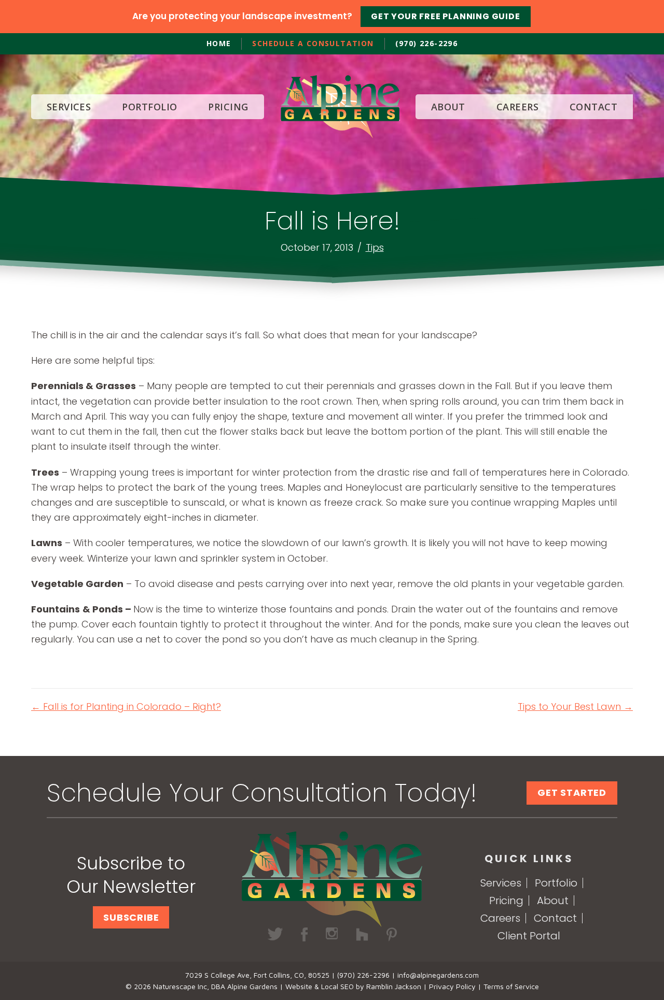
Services (500, 883)
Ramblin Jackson (393, 986)
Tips (375, 247)
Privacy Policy (452, 986)
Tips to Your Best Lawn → (575, 706)
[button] (131, 917)
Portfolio (556, 883)
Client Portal (528, 935)
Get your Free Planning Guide (445, 16)
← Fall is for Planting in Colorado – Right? (126, 706)
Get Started (571, 792)
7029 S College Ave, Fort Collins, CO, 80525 (257, 974)
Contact (555, 918)
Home (218, 43)
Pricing (506, 900)
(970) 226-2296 (426, 43)
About (553, 900)
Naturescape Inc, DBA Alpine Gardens (215, 986)
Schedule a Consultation (313, 43)
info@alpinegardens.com (438, 974)
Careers (500, 918)
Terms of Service (511, 986)
